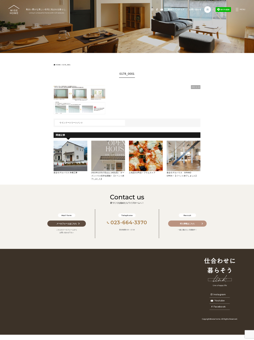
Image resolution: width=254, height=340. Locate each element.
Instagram (219, 294)
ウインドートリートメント (71, 123)
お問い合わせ (195, 9)
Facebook (220, 306)
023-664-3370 (128, 222)
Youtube (220, 300)
